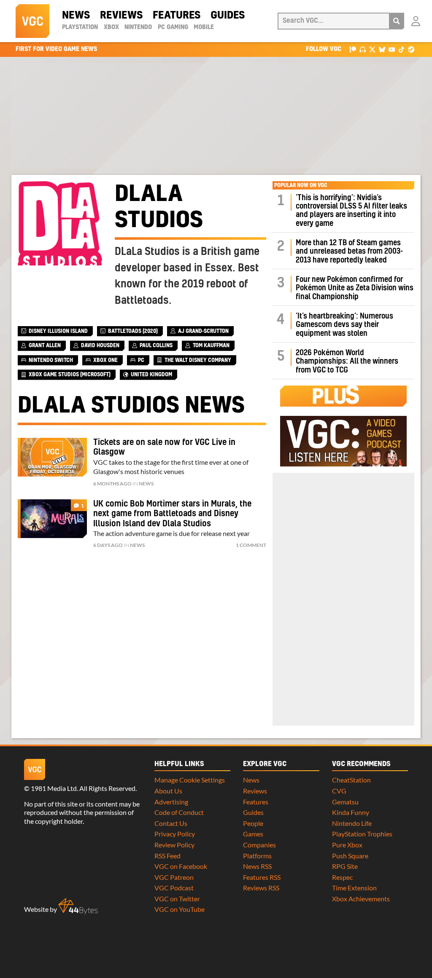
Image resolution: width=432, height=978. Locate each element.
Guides (228, 16)
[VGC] (32, 21)
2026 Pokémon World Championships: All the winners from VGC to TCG (347, 361)
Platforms (257, 856)
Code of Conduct (179, 812)
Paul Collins (156, 345)
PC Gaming (173, 27)
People (253, 823)
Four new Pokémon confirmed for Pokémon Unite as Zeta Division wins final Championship (354, 288)
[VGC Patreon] (353, 49)
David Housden (100, 345)
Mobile (204, 27)
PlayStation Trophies (362, 834)
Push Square (350, 856)
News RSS (257, 866)
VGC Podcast (174, 888)
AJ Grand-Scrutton (203, 331)
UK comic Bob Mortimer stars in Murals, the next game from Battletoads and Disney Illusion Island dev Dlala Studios (172, 514)
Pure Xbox (347, 845)
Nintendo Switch (51, 360)
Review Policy (174, 845)
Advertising (171, 802)
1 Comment (251, 545)
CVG (339, 791)
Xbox (111, 27)
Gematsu (345, 802)
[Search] (396, 21)
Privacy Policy (174, 834)
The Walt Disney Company (198, 360)
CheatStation (351, 780)
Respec (342, 877)
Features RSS (262, 877)
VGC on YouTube (179, 909)
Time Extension (354, 888)
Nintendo (138, 27)
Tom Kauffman (211, 345)
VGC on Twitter (177, 899)
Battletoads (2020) (133, 331)
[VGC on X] (372, 49)
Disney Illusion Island (58, 331)
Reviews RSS (261, 888)
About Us (168, 791)
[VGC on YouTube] (392, 49)
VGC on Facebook (180, 866)
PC (141, 360)
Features (176, 16)
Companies (259, 845)
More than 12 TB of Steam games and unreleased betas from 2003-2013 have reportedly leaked (349, 251)
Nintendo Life (352, 823)
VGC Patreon (174, 877)
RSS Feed (167, 856)
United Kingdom (151, 374)
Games (253, 834)
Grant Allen (45, 345)
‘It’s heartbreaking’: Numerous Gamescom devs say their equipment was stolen (344, 325)
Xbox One (105, 360)
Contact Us (170, 823)
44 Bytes (78, 906)
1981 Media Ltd (54, 788)
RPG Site (345, 866)
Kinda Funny (350, 812)
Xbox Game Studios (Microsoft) (70, 374)
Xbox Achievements (361, 899)
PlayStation (80, 27)
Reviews (121, 16)
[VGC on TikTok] (401, 49)
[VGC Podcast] (362, 49)
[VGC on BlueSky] (382, 49)
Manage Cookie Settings (189, 780)
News (76, 16)
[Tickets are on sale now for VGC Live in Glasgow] (52, 457)
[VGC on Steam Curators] (411, 49)
